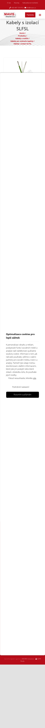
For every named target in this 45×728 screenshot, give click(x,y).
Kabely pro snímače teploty (22, 41)
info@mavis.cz (31, 8)
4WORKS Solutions (28, 659)
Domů (21, 33)
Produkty (22, 36)
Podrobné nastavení (20, 387)
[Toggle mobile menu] (40, 15)
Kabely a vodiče (21, 38)
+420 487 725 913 (17, 8)
